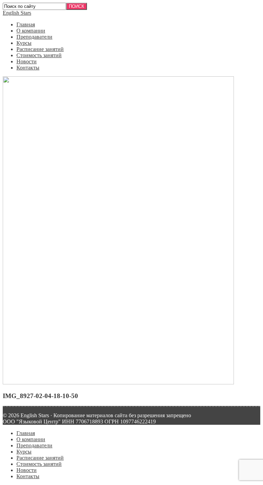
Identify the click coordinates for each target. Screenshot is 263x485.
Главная (25, 24)
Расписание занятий (40, 49)
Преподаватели (34, 37)
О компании (30, 31)
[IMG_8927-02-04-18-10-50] (118, 382)
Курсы (24, 43)
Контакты (27, 68)
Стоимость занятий (39, 55)
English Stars (17, 13)
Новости (26, 61)
